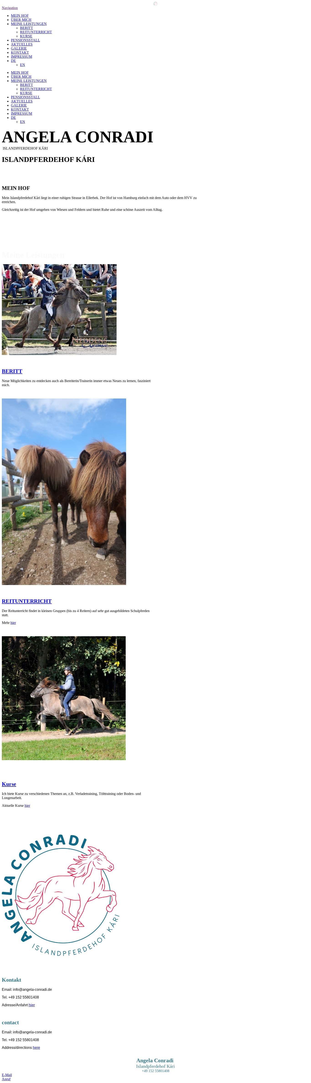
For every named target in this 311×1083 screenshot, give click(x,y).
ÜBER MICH (21, 20)
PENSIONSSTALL (25, 40)
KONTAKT (20, 52)
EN (22, 65)
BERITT (26, 28)
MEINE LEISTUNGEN (29, 24)
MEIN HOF (20, 16)
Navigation (10, 8)
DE (13, 61)
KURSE (26, 36)
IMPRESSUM (21, 57)
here (36, 1048)
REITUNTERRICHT (36, 32)
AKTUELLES (22, 44)
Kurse (9, 784)
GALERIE (19, 48)
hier (13, 623)
